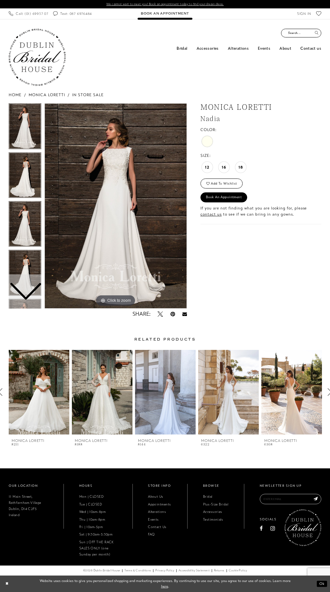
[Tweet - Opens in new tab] (160, 314)
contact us (211, 214)
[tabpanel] (116, 206)
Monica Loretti (47, 95)
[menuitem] (28, 13)
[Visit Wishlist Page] (319, 13)
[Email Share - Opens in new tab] (184, 314)
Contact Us (157, 527)
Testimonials (213, 519)
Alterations (157, 512)
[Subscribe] (315, 499)
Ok (322, 583)
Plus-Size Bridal (215, 504)
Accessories (212, 512)
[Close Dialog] (7, 583)
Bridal (207, 497)
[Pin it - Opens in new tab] (172, 314)
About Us (155, 497)
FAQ (151, 534)
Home (15, 95)
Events (153, 519)
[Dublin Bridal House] (37, 57)
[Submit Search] (316, 33)
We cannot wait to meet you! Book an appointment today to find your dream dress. (165, 4)
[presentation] (39, 392)
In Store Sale (88, 95)
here (164, 586)
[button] (304, 13)
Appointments (159, 504)
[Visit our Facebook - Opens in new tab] (261, 528)
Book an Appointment (224, 197)
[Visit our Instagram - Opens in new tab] (272, 528)
